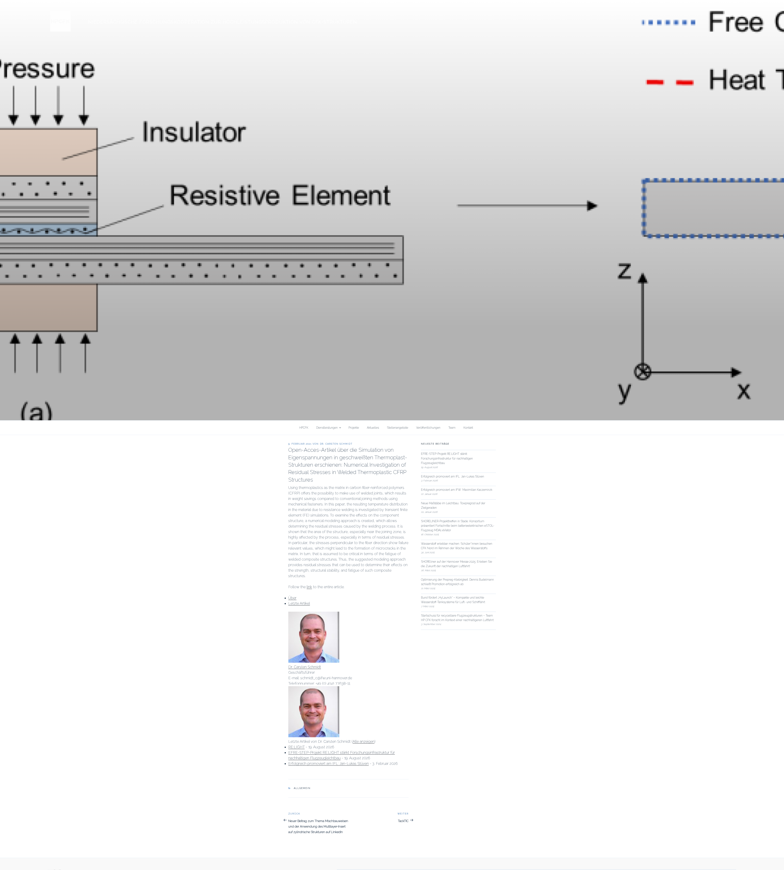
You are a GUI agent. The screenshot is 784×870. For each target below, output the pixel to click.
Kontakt (468, 427)
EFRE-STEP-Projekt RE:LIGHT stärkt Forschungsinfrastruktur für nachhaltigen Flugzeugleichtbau (447, 458)
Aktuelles (373, 427)
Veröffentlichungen (428, 427)
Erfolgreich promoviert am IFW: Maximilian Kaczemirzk (456, 489)
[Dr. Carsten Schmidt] (313, 661)
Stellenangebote (397, 427)
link (309, 587)
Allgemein (302, 788)
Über (292, 598)
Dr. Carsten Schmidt (336, 444)
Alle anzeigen (363, 741)
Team (451, 427)
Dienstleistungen (327, 427)
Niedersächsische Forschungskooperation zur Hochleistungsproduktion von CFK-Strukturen (222, 22)
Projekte (354, 427)
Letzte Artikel (299, 603)
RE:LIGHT (296, 747)
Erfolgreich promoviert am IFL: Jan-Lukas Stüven (328, 763)
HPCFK (303, 427)
